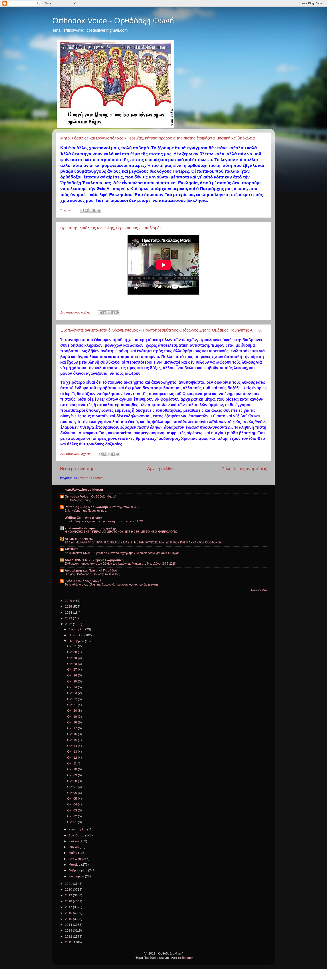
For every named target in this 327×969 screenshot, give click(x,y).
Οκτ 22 (72, 699)
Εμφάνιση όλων (259, 590)
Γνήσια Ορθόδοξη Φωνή (83, 581)
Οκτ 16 (72, 734)
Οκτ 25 (72, 681)
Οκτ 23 (72, 693)
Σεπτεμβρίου (78, 829)
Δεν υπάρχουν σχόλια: (76, 312)
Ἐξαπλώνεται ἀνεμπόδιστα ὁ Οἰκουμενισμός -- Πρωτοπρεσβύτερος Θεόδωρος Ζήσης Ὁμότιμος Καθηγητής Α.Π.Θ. (161, 330)
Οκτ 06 (72, 793)
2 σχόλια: (67, 210)
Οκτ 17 (72, 728)
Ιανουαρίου (77, 876)
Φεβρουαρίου (78, 870)
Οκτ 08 (72, 781)
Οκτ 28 (72, 664)
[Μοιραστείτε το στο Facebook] (95, 210)
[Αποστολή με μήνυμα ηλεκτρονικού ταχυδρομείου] (82, 210)
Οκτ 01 (72, 822)
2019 (69, 895)
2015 (69, 919)
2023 (69, 618)
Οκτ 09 (72, 775)
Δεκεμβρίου (77, 629)
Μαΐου (73, 852)
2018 (69, 901)
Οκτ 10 (72, 769)
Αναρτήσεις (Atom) (91, 477)
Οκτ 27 (72, 669)
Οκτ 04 (72, 804)
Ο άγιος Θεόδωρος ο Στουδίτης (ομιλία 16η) (92, 574)
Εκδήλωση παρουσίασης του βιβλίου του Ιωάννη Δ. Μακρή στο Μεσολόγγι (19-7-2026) (120, 563)
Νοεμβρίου (76, 635)
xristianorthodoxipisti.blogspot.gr (90, 528)
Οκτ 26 (72, 675)
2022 (69, 624)
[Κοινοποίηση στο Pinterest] (99, 210)
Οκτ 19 (72, 716)
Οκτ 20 (72, 710)
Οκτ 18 (72, 722)
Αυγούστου (77, 835)
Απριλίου (75, 858)
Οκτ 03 (72, 810)
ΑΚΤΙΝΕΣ (71, 549)
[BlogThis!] (86, 210)
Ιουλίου (74, 841)
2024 (69, 612)
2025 (69, 606)
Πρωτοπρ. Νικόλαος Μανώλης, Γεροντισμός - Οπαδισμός (110, 228)
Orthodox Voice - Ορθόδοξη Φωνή (113, 20)
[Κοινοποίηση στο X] (90, 210)
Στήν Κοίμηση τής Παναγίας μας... (87, 510)
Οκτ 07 (72, 787)
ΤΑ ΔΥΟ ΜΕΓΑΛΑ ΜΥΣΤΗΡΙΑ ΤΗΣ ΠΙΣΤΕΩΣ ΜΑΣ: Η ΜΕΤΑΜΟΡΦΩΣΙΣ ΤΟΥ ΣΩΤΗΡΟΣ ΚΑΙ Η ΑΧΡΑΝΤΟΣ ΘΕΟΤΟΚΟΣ (143, 542)
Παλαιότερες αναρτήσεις (244, 468)
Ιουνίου (74, 847)
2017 (69, 907)
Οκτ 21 (72, 705)
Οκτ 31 (72, 646)
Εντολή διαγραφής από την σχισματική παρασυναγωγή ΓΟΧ (104, 521)
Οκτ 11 (72, 763)
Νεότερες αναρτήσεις (79, 468)
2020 (69, 889)
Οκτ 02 (72, 816)
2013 (69, 930)
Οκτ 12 (72, 757)
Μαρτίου (75, 864)
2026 (69, 600)
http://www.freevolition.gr (84, 489)
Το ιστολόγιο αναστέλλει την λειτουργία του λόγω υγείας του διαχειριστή (111, 584)
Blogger (187, 957)
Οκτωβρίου (77, 641)
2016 (69, 913)
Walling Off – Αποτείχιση (83, 517)
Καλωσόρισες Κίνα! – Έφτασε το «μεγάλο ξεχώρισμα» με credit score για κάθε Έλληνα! (122, 553)
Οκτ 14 (72, 746)
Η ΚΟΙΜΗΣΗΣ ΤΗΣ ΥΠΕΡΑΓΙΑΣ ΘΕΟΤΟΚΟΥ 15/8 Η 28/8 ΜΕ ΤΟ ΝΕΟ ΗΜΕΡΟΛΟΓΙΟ (121, 531)
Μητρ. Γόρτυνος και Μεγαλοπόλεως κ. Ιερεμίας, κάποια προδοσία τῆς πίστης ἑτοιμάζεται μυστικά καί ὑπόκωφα (157, 138)
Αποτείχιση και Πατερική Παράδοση (92, 570)
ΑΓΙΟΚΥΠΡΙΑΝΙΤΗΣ (79, 539)
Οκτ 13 (72, 751)
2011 (69, 942)
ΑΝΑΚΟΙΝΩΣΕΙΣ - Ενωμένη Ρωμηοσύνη (94, 560)
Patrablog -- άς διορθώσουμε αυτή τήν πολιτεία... (102, 507)
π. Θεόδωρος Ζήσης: (78, 500)
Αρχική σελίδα (160, 468)
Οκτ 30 (72, 652)
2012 (69, 936)
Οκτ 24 (72, 687)
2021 (69, 883)
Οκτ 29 (72, 658)
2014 (69, 924)
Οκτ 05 (72, 798)
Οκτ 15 (72, 740)
